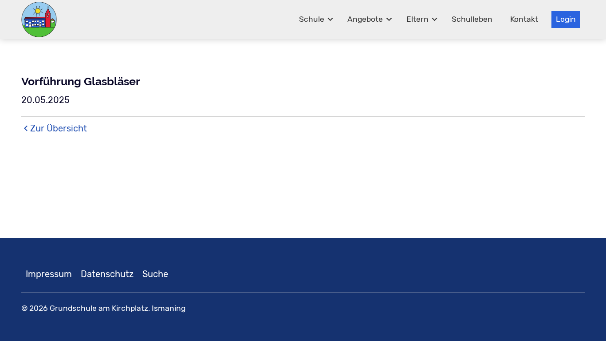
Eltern (417, 19)
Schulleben (472, 19)
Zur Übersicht (58, 128)
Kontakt (524, 19)
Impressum (49, 274)
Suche (155, 274)
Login (566, 19)
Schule (311, 19)
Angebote (365, 19)
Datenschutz (107, 274)
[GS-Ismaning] (39, 19)
